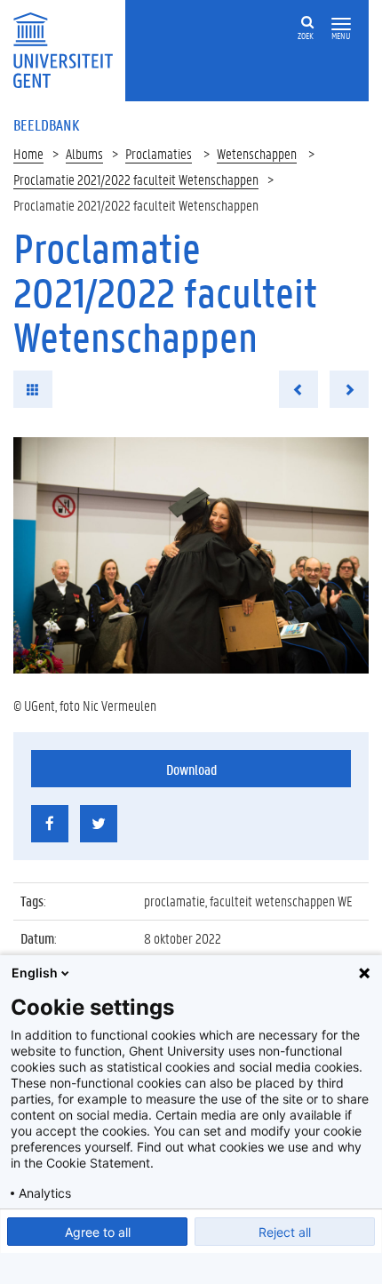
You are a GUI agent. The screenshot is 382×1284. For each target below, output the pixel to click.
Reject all (285, 1232)
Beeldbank (46, 124)
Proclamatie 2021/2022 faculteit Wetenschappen (136, 179)
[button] (341, 24)
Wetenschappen (257, 153)
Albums (84, 153)
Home (28, 153)
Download (191, 769)
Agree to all (98, 1232)
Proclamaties (158, 153)
